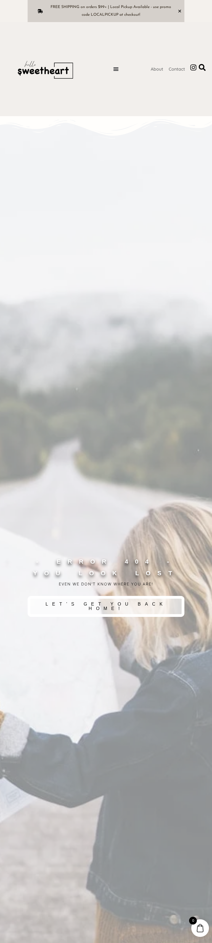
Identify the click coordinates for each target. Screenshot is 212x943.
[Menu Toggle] (116, 69)
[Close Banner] (180, 11)
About (157, 69)
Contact (177, 69)
